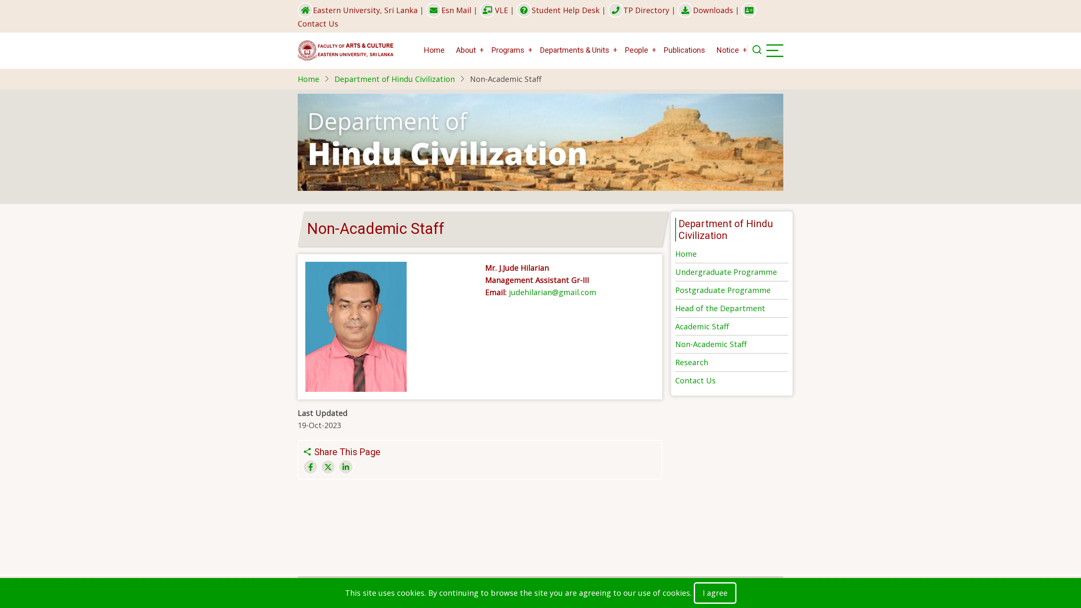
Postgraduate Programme (723, 290)
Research (691, 362)
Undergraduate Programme (726, 272)
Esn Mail (456, 10)
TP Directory (646, 10)
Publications (684, 50)
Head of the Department (720, 308)
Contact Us (695, 380)
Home (434, 50)
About (466, 50)
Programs (508, 50)
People (636, 50)
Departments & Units (574, 50)
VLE (501, 10)
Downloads (713, 10)
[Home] (346, 50)
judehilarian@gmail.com (552, 292)
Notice (728, 50)
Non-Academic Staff (711, 344)
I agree (715, 593)
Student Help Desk (566, 10)
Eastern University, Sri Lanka (365, 10)
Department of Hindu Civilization (394, 79)
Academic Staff (702, 326)
